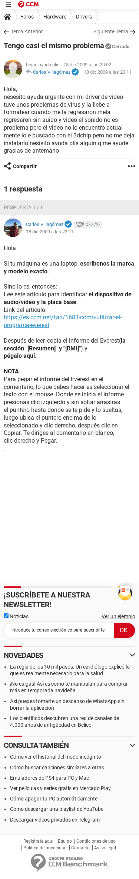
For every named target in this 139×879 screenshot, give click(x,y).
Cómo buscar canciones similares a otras (57, 767)
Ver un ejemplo (118, 616)
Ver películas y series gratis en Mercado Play (60, 788)
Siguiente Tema (110, 31)
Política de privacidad (45, 847)
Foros (27, 17)
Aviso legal (105, 847)
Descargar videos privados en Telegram (55, 820)
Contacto (80, 847)
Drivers (84, 17)
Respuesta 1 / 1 (23, 207)
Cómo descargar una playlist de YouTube (56, 809)
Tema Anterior (27, 31)
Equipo (65, 841)
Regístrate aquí (38, 841)
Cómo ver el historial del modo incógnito (55, 757)
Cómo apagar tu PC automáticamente (53, 799)
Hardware (54, 17)
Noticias (19, 616)
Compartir (25, 166)
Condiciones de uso (96, 841)
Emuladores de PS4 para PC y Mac (49, 778)
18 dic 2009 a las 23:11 (108, 72)
